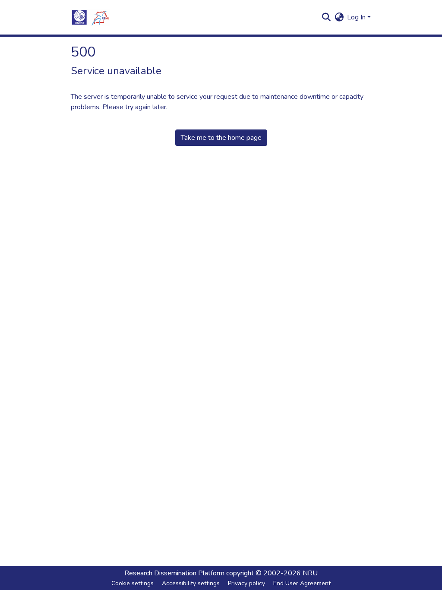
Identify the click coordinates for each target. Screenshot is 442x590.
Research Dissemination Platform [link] (174, 573)
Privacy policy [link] (246, 583)
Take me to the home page (221, 137)
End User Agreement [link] (302, 583)
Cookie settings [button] (132, 583)
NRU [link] (310, 573)
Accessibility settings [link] (191, 583)
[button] (90, 17)
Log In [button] (357, 17)
